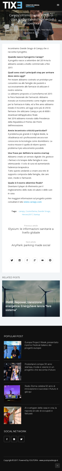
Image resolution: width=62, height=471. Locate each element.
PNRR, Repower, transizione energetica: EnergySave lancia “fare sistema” (28, 306)
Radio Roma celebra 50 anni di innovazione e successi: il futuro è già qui (41, 389)
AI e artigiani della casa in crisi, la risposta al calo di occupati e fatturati (41, 411)
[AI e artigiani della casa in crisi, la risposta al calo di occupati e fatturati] (12, 415)
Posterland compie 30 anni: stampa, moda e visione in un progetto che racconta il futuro (40, 367)
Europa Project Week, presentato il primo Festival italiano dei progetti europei (41, 345)
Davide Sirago (44, 211)
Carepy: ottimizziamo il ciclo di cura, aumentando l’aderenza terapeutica (31, 19)
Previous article (31, 229)
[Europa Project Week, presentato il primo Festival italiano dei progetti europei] (12, 349)
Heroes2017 (27, 214)
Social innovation (18, 30)
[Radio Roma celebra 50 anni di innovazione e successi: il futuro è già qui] (12, 393)
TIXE (38, 30)
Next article (31, 244)
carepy (22, 211)
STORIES (30, 30)
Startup (36, 214)
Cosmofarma (31, 211)
